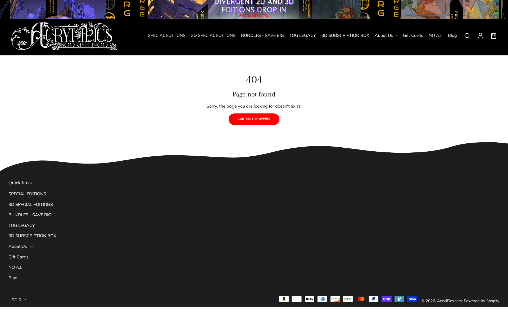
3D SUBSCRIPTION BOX (32, 235)
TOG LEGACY (21, 225)
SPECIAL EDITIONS (27, 193)
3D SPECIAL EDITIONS (30, 204)
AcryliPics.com (449, 300)
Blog (12, 277)
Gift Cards (18, 256)
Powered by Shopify (482, 300)
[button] (467, 36)
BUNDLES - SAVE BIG (29, 214)
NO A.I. (15, 267)
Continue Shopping (254, 119)
